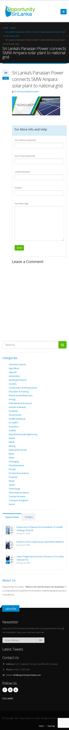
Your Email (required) (25, 155)
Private (12, 469)
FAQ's (41, 726)
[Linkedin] (15, 689)
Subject (18, 187)
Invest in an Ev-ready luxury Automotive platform (40, 541)
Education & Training (19, 391)
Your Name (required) (25, 140)
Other (11, 457)
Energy (12, 399)
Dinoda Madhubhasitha (28, 91)
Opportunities (12, 517)
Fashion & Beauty (17, 407)
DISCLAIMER (7, 698)
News (11, 453)
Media (12, 438)
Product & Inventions (19, 473)
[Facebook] (4, 689)
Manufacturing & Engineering (23, 434)
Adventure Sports (17, 364)
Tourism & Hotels (17, 496)
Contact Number (22, 171)
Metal (11, 442)
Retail (11, 480)
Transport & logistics (19, 500)
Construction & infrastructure (23, 387)
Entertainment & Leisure (20, 403)
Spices (12, 484)
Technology (14, 488)
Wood (12, 504)
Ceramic (13, 383)
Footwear (13, 411)
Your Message (22, 203)
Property (13, 477)
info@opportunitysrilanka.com (27, 675)
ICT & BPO (13, 422)
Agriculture (14, 368)
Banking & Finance (18, 379)
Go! (40, 640)
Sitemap (51, 726)
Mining (12, 445)
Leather (12, 430)
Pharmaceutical (16, 465)
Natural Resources (18, 449)
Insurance (14, 426)
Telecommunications (19, 492)
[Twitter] (10, 689)
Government (15, 414)
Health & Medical (17, 418)
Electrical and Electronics (21, 395)
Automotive (14, 376)
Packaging (14, 461)
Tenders (28, 517)
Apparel (13, 372)
